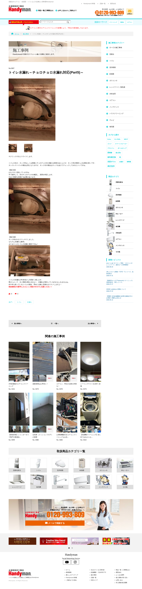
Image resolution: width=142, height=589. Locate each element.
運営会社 (113, 3)
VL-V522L (117, 139)
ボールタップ (122, 148)
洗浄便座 (112, 67)
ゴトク (109, 144)
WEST (126, 139)
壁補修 (109, 152)
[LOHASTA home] (86, 541)
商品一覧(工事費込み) (45, 10)
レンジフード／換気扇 (117, 87)
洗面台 (122, 22)
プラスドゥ (110, 148)
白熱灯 (121, 161)
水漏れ (29, 302)
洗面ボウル (111, 161)
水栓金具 (112, 94)
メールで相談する (56, 523)
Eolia (109, 139)
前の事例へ (18, 323)
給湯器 (111, 74)
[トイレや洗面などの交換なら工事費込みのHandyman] (32, 573)
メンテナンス (114, 107)
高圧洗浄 (111, 166)
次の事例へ (92, 323)
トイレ (19, 302)
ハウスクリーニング (116, 113)
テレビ (111, 120)
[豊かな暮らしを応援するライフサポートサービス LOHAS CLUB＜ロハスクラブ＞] (24, 541)
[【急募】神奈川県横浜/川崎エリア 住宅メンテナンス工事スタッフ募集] (117, 541)
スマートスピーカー (121, 144)
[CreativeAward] (55, 541)
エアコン (129, 22)
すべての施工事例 (115, 47)
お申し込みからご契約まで (67, 10)
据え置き (118, 152)
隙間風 (129, 161)
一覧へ (56, 323)
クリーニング (113, 22)
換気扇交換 (111, 157)
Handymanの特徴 (89, 3)
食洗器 (111, 126)
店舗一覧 (103, 3)
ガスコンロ (113, 80)
